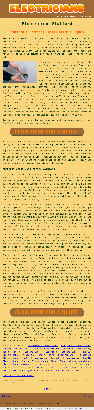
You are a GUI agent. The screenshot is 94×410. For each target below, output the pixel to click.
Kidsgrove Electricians (75, 346)
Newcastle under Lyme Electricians (48, 355)
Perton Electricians (63, 367)
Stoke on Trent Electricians (23, 367)
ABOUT (82, 16)
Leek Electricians (34, 358)
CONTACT (73, 16)
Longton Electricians (16, 349)
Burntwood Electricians (42, 346)
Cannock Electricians (64, 358)
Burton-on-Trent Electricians (72, 364)
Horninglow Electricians (34, 370)
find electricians (20, 322)
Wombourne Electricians (35, 364)
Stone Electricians (63, 361)
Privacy (88, 396)
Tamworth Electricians (45, 349)
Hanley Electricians (34, 361)
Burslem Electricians (68, 370)
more (48, 340)
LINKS (65, 16)
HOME (58, 16)
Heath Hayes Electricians (21, 352)
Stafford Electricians (76, 349)
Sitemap (5, 396)
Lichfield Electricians (61, 352)
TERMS (89, 16)
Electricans (17, 346)
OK (87, 408)
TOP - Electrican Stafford (18, 376)
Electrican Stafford (15, 38)
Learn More (78, 408)
